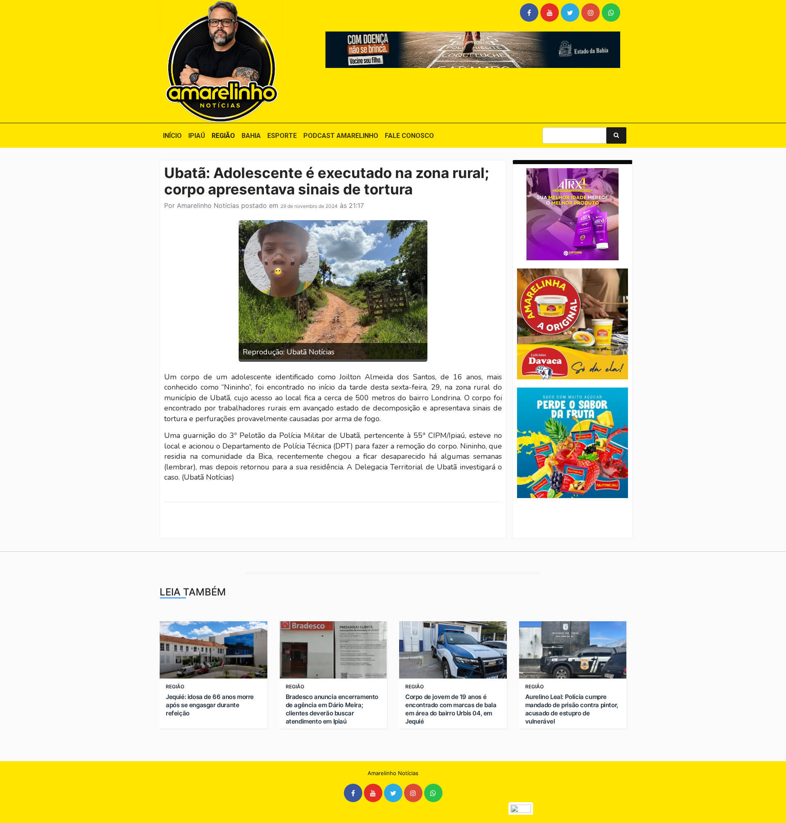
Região (223, 136)
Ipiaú (196, 136)
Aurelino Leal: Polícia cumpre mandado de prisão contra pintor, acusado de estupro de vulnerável (571, 709)
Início (172, 136)
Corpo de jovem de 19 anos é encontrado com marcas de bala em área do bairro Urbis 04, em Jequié (450, 709)
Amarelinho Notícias (208, 205)
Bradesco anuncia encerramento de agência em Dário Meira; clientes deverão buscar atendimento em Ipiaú (332, 709)
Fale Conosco (409, 136)
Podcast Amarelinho (340, 136)
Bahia (251, 136)
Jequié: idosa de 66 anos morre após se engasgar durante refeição (210, 705)
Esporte (282, 136)
